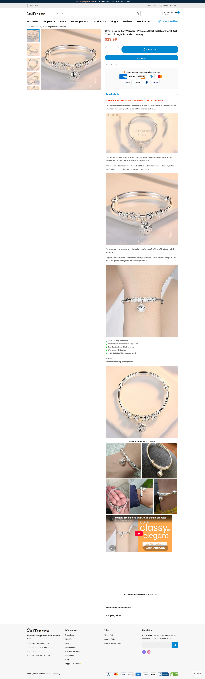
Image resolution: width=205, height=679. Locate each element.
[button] (98, 59)
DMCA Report (70, 647)
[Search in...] (137, 13)
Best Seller (32, 21)
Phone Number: (32, 647)
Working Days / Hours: (35, 651)
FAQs (67, 643)
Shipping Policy (110, 639)
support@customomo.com (42, 643)
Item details (112, 93)
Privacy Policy (109, 635)
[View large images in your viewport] (97, 85)
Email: (29, 643)
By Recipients (78, 21)
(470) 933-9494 (45, 647)
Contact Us (69, 655)
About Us (68, 639)
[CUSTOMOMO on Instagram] (149, 652)
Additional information (118, 607)
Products (98, 21)
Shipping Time (113, 615)
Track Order (33, 6)
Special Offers (170, 21)
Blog (113, 21)
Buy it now (141, 58)
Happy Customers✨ (73, 663)
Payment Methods (72, 651)
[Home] (27, 26)
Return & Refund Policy (112, 643)
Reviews (127, 21)
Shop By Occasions (53, 21)
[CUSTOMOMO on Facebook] (144, 652)
